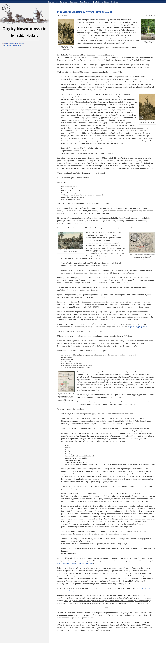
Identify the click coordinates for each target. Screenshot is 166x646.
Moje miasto (95, 2)
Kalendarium (84, 2)
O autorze (114, 2)
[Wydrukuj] (154, 15)
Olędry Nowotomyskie (24, 28)
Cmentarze (74, 2)
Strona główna (53, 2)
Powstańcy (64, 2)
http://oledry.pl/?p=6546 (137, 327)
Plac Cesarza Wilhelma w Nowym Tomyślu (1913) (84, 11)
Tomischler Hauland (24, 35)
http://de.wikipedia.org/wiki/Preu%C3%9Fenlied (75, 563)
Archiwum (105, 2)
